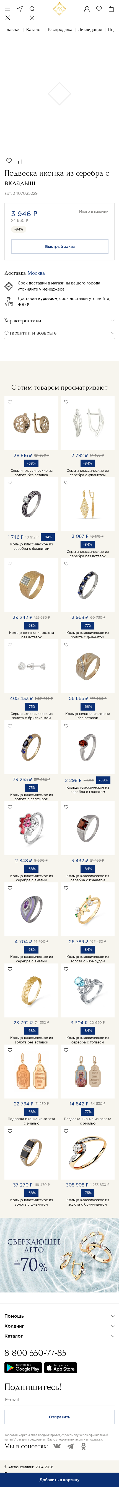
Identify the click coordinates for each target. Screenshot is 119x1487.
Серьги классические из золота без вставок (32, 473)
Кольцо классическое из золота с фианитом (87, 635)
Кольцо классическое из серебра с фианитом (31, 546)
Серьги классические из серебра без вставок (88, 554)
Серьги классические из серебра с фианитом (88, 473)
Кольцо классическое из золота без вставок (31, 1040)
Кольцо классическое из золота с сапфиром (31, 797)
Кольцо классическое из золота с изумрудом (87, 959)
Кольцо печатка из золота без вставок (31, 635)
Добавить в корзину (59, 1480)
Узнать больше (24, 1299)
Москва (19, 8)
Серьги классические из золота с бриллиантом (32, 716)
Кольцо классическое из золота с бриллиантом (87, 1202)
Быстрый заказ (60, 246)
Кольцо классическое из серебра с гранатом (87, 790)
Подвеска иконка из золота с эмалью (31, 1121)
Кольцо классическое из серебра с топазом (87, 1040)
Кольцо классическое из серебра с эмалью (31, 878)
